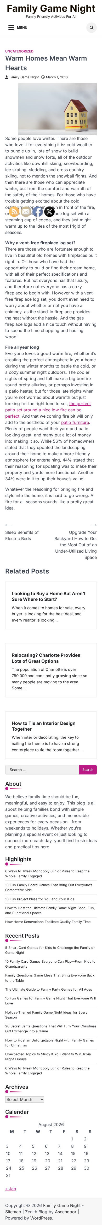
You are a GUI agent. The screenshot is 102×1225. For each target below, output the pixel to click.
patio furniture (75, 422)
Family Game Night (51, 8)
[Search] (91, 27)
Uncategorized (19, 51)
